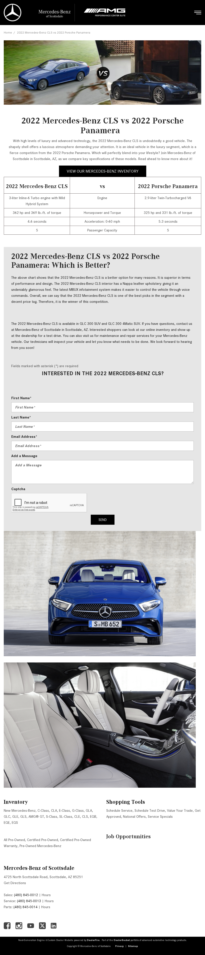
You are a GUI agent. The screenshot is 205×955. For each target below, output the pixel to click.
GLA (89, 810)
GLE (15, 816)
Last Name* (21, 417)
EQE (7, 823)
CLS (85, 816)
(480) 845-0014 (26, 907)
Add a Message (24, 456)
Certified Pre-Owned (42, 840)
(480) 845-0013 (29, 901)
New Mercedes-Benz (20, 810)
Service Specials (160, 816)
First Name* (21, 398)
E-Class (64, 810)
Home (8, 32)
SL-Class (65, 816)
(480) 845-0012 (26, 895)
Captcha (18, 489)
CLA (54, 810)
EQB (93, 816)
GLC (7, 816)
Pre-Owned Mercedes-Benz (40, 846)
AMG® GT (36, 816)
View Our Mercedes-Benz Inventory (102, 171)
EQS (15, 823)
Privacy (119, 946)
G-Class (78, 810)
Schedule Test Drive (149, 810)
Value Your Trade (180, 810)
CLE (77, 816)
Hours (46, 895)
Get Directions (15, 883)
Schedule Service (119, 810)
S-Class (51, 816)
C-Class (43, 810)
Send (102, 520)
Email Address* (24, 437)
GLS (23, 816)
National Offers (134, 816)
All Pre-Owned (14, 840)
